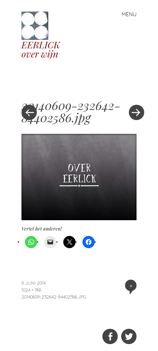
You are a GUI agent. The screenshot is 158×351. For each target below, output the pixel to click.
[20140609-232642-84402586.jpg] (79, 217)
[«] (50, 89)
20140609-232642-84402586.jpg (53, 297)
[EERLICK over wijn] (37, 25)
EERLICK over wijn (40, 49)
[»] (133, 89)
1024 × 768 (31, 290)
